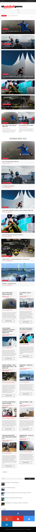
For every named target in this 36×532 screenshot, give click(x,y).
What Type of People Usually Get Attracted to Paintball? (18, 15)
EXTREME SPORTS (5, 158)
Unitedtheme (28, 529)
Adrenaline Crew (5, 335)
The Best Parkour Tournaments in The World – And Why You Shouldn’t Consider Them (17, 76)
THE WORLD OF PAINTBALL (7, 104)
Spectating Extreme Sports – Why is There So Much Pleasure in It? (9, 437)
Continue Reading (8, 358)
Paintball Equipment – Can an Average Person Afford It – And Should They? (15, 106)
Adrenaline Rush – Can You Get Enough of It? (26, 436)
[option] (9, 124)
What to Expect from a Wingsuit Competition (10, 31)
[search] (19, 13)
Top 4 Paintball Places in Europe (8, 46)
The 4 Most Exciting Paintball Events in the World (9, 402)
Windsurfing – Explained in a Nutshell (9, 283)
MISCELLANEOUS (5, 89)
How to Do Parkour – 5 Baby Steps (26, 402)
